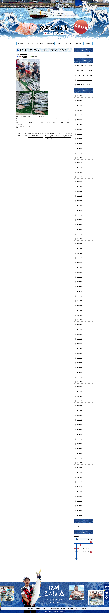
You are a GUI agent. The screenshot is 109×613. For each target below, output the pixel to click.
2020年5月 (79, 434)
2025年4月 (79, 172)
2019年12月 (79, 458)
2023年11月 (79, 248)
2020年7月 (79, 424)
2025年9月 (79, 148)
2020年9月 (79, 415)
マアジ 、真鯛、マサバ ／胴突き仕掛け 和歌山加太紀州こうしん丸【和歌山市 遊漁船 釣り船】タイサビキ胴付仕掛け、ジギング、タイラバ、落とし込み (84, 71)
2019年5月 (79, 491)
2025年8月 (79, 153)
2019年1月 (79, 510)
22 (91, 551)
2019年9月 (79, 472)
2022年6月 (79, 329)
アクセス (59, 43)
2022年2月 (79, 348)
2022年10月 (79, 310)
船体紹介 (88, 43)
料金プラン (40, 43)
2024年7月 (79, 215)
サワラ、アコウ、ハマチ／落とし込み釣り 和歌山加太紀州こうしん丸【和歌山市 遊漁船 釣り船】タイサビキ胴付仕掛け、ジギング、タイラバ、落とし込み (84, 85)
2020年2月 (79, 448)
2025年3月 (79, 177)
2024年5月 (79, 224)
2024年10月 (79, 200)
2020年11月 (79, 405)
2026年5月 (79, 110)
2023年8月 (79, 262)
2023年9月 (79, 258)
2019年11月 (79, 463)
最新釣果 (30, 43)
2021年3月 (79, 391)
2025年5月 (79, 167)
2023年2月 (79, 291)
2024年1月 (79, 238)
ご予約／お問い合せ (49, 43)
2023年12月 (79, 243)
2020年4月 (79, 439)
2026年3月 (79, 119)
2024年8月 (79, 210)
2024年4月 (79, 229)
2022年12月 (79, 300)
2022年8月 (79, 320)
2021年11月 (79, 362)
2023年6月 (79, 272)
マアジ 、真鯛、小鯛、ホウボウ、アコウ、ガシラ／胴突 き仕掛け (85, 66)
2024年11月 (79, 196)
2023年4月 (79, 281)
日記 (78, 526)
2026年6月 (79, 105)
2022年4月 (79, 339)
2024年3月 (79, 234)
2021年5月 (79, 381)
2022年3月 (79, 343)
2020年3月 (79, 443)
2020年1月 (79, 453)
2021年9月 (79, 372)
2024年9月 (79, 205)
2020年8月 (79, 420)
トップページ (21, 43)
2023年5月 (79, 277)
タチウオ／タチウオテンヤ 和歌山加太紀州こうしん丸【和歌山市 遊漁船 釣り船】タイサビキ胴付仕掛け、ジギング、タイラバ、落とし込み (29, 135)
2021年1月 (79, 396)
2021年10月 (79, 367)
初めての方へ (69, 43)
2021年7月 (79, 377)
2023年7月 (79, 267)
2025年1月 (79, 186)
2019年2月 (79, 505)
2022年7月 (79, 324)
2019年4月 (79, 496)
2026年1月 (79, 129)
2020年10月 (79, 410)
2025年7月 (79, 157)
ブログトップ (83, 50)
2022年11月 (79, 305)
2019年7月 (79, 482)
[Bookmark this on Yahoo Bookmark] (20, 56)
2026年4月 (79, 115)
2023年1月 (79, 296)
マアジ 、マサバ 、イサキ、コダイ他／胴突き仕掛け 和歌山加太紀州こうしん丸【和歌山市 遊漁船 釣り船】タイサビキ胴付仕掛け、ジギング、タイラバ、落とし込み (84, 76)
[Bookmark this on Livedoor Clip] (19, 56)
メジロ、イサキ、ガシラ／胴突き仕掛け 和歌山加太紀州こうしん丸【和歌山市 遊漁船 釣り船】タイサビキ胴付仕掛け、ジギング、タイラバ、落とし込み (84, 80)
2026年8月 (79, 96)
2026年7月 (79, 100)
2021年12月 (79, 358)
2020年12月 (79, 401)
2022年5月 (79, 334)
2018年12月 (79, 515)
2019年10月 (79, 467)
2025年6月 (79, 162)
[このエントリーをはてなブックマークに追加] (17, 56)
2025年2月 (79, 181)
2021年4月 (79, 386)
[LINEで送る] (33, 56)
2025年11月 (79, 138)
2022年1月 (79, 353)
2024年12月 (79, 191)
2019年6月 (79, 486)
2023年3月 (79, 286)
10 (77, 548)
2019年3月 (79, 501)
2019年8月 (79, 477)
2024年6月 (79, 219)
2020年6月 (79, 429)
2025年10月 (79, 143)
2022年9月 (79, 315)
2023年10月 (79, 253)
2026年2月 (79, 124)
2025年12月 (79, 134)
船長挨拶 (78, 43)
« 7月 (75, 561)
